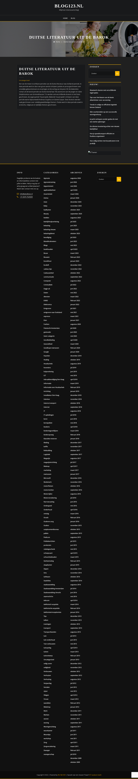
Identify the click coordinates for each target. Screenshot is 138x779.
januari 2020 (74, 352)
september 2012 (76, 675)
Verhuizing (47, 679)
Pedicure (47, 537)
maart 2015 (74, 557)
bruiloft (46, 265)
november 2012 (76, 667)
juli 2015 (73, 541)
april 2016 (73, 510)
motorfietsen (48, 486)
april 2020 (73, 340)
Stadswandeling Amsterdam (54, 589)
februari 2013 (75, 656)
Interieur (47, 399)
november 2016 (76, 482)
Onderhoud (48, 510)
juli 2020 (73, 328)
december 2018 (75, 395)
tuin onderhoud (49, 640)
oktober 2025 (75, 210)
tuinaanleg (47, 648)
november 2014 (76, 573)
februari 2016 (75, 518)
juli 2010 (73, 754)
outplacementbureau (51, 529)
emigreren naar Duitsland (53, 312)
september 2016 (76, 490)
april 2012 (73, 695)
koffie (46, 446)
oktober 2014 (75, 577)
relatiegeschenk (49, 549)
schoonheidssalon (50, 557)
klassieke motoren (50, 439)
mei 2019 (73, 375)
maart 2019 (74, 383)
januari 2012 (74, 707)
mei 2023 (73, 245)
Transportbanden (50, 632)
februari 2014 (75, 608)
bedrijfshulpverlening (51, 222)
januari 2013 (74, 660)
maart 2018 (74, 431)
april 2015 (73, 553)
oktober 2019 (75, 360)
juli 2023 (73, 237)
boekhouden (48, 249)
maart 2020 (74, 344)
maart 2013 (74, 652)
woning (46, 723)
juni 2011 (73, 735)
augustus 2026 (75, 178)
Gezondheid (48, 344)
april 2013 (73, 648)
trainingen (47, 624)
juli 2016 (73, 498)
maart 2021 (74, 316)
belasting (47, 226)
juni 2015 (73, 545)
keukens (47, 427)
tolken (46, 620)
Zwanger (47, 750)
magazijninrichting (50, 462)
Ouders (46, 525)
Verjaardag (47, 683)
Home (65, 18)
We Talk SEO (62, 775)
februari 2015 (75, 561)
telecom (46, 600)
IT (44, 411)
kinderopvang (49, 435)
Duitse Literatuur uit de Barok (74, 42)
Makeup (46, 466)
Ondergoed (48, 506)
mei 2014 (73, 596)
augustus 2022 (75, 281)
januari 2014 (74, 612)
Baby (45, 206)
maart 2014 (74, 604)
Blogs (46, 245)
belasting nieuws (50, 229)
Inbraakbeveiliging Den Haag (54, 379)
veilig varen (48, 664)
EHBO (46, 300)
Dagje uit (47, 289)
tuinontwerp (48, 656)
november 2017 (76, 446)
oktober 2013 (75, 624)
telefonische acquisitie (52, 608)
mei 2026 (73, 186)
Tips (45, 616)
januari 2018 (74, 439)
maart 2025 (74, 229)
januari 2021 (74, 320)
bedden (46, 218)
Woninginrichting (50, 727)
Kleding (46, 443)
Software (47, 577)
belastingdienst (49, 233)
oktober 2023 (75, 233)
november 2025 (76, 206)
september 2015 (76, 533)
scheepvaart (48, 553)
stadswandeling (49, 585)
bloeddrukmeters (50, 241)
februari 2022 (75, 300)
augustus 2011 (75, 727)
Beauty (46, 214)
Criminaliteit (48, 285)
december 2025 (75, 202)
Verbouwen (48, 671)
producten (47, 545)
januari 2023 (74, 261)
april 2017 (73, 466)
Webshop (47, 707)
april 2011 (73, 742)
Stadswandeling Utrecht (52, 592)
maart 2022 (74, 297)
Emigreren (47, 308)
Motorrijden (48, 494)
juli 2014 (73, 589)
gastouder (47, 332)
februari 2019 (75, 387)
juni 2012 (73, 687)
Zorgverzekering (49, 746)
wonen (46, 719)
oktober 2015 (75, 529)
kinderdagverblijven (51, 431)
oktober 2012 (75, 671)
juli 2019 (73, 368)
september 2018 (76, 407)
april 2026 (73, 190)
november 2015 (76, 525)
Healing (46, 360)
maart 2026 (74, 194)
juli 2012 (73, 683)
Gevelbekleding (49, 340)
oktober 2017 (75, 450)
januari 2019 (74, 391)
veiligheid (47, 667)
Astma (46, 198)
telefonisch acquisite (51, 604)
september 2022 (76, 277)
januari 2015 (74, 565)
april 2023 (73, 249)
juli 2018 (73, 415)
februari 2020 (75, 348)
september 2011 (76, 723)
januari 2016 (74, 521)
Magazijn (47, 458)
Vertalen (47, 687)
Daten (46, 293)
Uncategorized (24, 80)
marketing (47, 470)
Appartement (48, 186)
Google (46, 352)
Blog (73, 18)
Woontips (47, 735)
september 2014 (76, 581)
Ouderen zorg (49, 521)
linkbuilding (48, 450)
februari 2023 (75, 257)
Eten (45, 320)
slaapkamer (48, 565)
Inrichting (47, 391)
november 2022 (76, 269)
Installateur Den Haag (51, 395)
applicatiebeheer (50, 190)
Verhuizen (47, 675)
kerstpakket (48, 423)
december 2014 (75, 569)
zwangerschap (49, 754)
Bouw (46, 253)
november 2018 (76, 399)
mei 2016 (73, 506)
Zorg (45, 742)
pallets (46, 533)
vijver (46, 691)
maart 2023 (74, 253)
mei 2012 (73, 691)
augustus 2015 (75, 537)
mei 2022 (73, 293)
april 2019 (73, 379)
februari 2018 (75, 435)
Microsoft (47, 478)
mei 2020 (73, 336)
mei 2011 (73, 738)
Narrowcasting (49, 502)
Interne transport (50, 403)
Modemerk (48, 482)
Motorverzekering (50, 498)
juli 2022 (73, 285)
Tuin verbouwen (49, 644)
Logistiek (47, 454)
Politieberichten (49, 541)
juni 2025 (73, 226)
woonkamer (48, 731)
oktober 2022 (75, 273)
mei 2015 (73, 549)
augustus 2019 (75, 364)
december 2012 (75, 664)
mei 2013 (73, 644)
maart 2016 (74, 514)
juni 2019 (73, 372)
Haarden (47, 356)
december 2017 (75, 443)
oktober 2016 (75, 486)
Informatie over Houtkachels (54, 387)
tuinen (46, 652)
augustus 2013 (75, 632)
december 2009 (75, 758)
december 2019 (75, 356)
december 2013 (75, 616)
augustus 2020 (75, 324)
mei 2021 (73, 312)
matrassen (47, 474)
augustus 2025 (75, 218)
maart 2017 (74, 470)
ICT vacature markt (95, 775)
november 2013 (76, 620)
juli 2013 (73, 636)
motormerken (49, 490)
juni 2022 (73, 289)
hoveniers (47, 368)
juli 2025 (73, 222)
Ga (117, 73)
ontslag (46, 514)
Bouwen (47, 257)
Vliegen (46, 695)
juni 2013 (73, 640)
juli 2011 (73, 731)
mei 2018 (73, 423)
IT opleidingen (49, 415)
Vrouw (46, 699)
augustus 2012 (75, 679)
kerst (45, 419)
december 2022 (75, 265)
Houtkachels (48, 364)
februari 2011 (75, 750)
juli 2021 (73, 308)
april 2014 (73, 600)
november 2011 (76, 715)
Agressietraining (49, 182)
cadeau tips (48, 269)
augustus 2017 (75, 458)
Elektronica (48, 304)
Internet (46, 407)
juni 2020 (73, 332)
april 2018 (73, 427)
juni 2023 (73, 241)
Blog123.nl (69, 5)
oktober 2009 (75, 762)
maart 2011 (74, 746)
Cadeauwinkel (49, 273)
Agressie (47, 178)
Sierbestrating (49, 561)
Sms (45, 573)
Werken (46, 715)
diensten (47, 297)
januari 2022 (74, 304)
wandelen (47, 703)
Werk (45, 711)
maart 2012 (74, 699)
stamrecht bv (48, 596)
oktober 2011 (75, 719)
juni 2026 (73, 182)
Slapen (46, 569)
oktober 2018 (75, 403)
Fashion (46, 324)
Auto (45, 202)
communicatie (49, 277)
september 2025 (76, 214)
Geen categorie (49, 336)
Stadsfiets (47, 581)
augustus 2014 (75, 585)
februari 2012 (75, 703)
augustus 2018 (75, 411)
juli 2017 (73, 462)
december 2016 (75, 478)
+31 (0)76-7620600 (26, 197)
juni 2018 (73, 419)
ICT (45, 375)
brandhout (47, 261)
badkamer (47, 210)
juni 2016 (73, 502)
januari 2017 (74, 474)
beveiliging (47, 237)
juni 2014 (73, 592)
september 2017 (76, 454)
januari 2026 (74, 198)
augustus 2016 (75, 494)
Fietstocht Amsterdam (52, 328)
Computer (47, 281)
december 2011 (75, 711)
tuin (45, 636)
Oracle (46, 518)
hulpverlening (49, 372)
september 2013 (76, 628)
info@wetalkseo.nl (26, 194)
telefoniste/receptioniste (52, 612)
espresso (47, 316)
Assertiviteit (48, 194)
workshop (47, 738)
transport (47, 628)
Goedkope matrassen (51, 348)
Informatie (47, 383)
